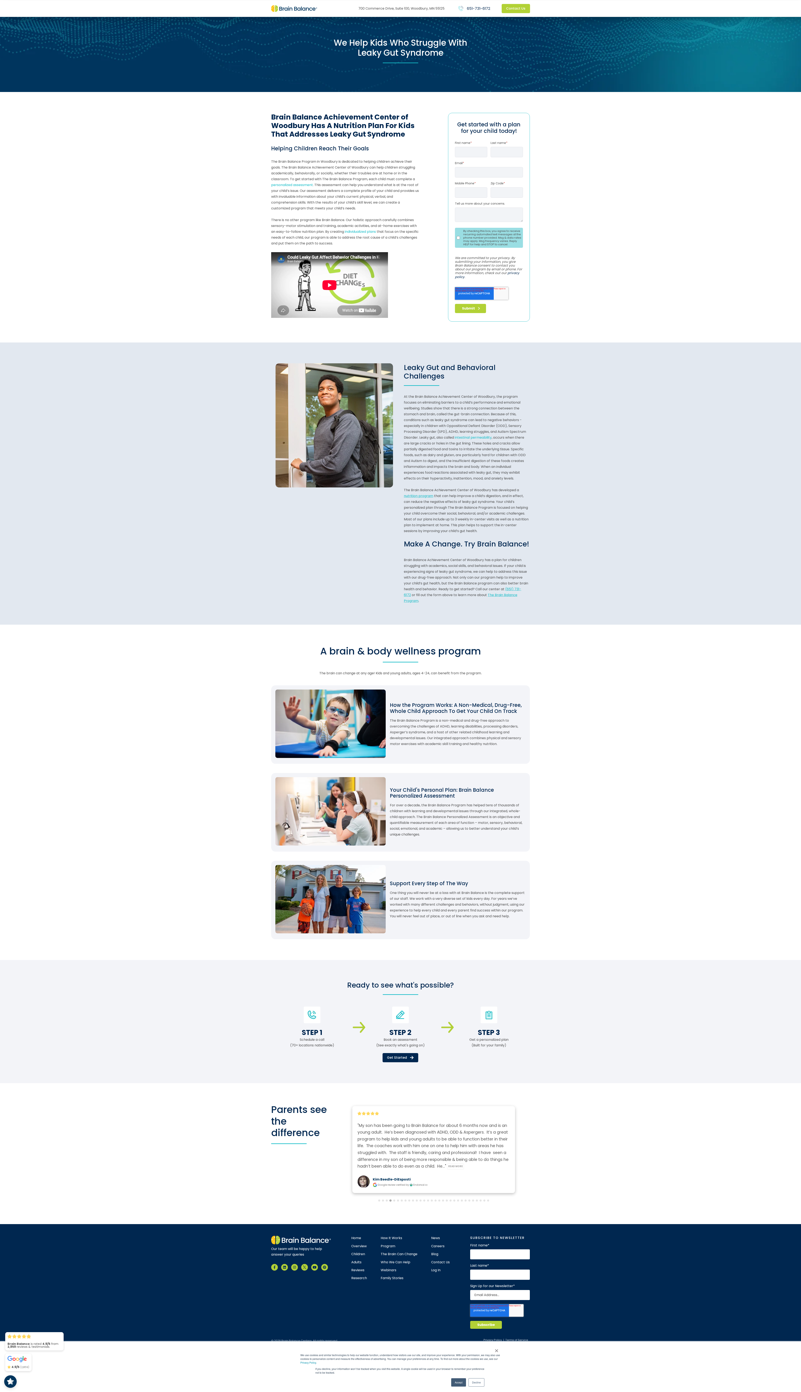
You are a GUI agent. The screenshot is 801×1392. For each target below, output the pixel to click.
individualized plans (360, 231)
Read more (487, 1166)
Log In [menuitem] (436, 1270)
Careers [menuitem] (438, 1246)
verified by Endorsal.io (411, 1185)
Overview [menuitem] (359, 1246)
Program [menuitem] (388, 1246)
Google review (386, 1185)
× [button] (496, 1349)
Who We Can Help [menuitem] (395, 1262)
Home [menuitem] (356, 1238)
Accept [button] (458, 1382)
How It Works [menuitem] (391, 1238)
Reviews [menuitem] (357, 1270)
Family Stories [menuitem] (392, 1278)
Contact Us (516, 8)
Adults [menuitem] (356, 1262)
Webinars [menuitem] (388, 1270)
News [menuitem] (435, 1238)
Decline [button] (476, 1382)
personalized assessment (292, 184)
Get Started (397, 1057)
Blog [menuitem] (434, 1254)
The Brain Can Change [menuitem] (399, 1254)
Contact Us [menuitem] (440, 1262)
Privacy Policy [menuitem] (493, 1340)
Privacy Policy (308, 1362)
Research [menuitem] (359, 1278)
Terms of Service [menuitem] (516, 1340)
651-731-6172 (478, 8)
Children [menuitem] (358, 1254)
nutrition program (418, 495)
